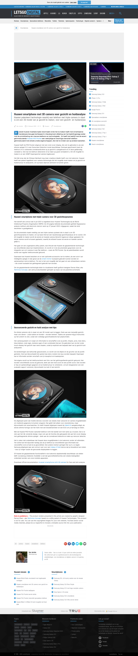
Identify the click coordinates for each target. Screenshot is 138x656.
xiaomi (17, 639)
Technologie (79, 21)
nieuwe (26, 642)
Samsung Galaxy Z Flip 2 (99, 133)
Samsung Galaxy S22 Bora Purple (64, 584)
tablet (23, 645)
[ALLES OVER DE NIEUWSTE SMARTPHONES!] (27, 12)
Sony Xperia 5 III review (61, 592)
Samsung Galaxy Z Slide (99, 102)
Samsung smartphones (98, 125)
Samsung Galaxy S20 (92, 6)
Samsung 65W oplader (76, 6)
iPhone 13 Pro (96, 98)
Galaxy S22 (46, 628)
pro (29, 630)
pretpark (33, 633)
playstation (18, 642)
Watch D (68, 425)
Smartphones (24, 21)
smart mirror (46, 259)
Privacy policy (76, 631)
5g (25, 630)
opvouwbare (18, 630)
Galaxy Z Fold (56, 447)
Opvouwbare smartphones (99, 117)
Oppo (80, 13)
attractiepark (24, 636)
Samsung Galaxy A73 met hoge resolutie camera (68, 588)
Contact (74, 634)
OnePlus (72, 13)
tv (21, 639)
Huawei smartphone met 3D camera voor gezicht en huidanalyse (32, 585)
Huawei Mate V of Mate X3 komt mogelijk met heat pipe (32, 603)
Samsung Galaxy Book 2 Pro (51, 644)
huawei (27, 543)
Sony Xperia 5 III (48, 641)
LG (59, 13)
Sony (96, 13)
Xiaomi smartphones (98, 144)
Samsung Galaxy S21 (98, 113)
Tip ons (120, 654)
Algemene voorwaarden (78, 628)
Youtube (105, 645)
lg (20, 633)
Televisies (61, 21)
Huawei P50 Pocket (34, 138)
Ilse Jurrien (20, 126)
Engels (122, 6)
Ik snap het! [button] (84, 2)
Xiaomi (102, 13)
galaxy (17, 627)
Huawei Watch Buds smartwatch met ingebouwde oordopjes (31, 579)
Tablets (54, 21)
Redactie (74, 637)
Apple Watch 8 (47, 625)
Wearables (48, 21)
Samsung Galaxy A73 (49, 634)
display (35, 630)
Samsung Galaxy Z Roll (98, 106)
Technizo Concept (21, 270)
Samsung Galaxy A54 (49, 647)
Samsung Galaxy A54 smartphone (64, 596)
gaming (33, 642)
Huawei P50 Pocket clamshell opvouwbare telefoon (32, 598)
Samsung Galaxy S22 (98, 94)
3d (15, 543)
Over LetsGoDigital (77, 625)
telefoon (43, 543)
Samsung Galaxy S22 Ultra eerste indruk (66, 600)
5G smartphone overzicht (99, 121)
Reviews (16, 21)
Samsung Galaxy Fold (98, 129)
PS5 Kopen (105, 6)
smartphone (35, 543)
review (17, 645)
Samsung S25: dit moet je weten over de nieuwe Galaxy (68, 579)
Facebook (105, 638)
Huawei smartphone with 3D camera (52, 462)
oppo (29, 627)
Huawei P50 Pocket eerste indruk (26, 594)
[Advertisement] (69, 46)
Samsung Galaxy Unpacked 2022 (53, 631)
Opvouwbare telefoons (36, 21)
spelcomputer (29, 639)
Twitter (105, 641)
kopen (16, 636)
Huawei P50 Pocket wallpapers (26, 590)
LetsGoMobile (113, 654)
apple (32, 636)
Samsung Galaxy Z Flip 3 (59, 6)
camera (21, 543)
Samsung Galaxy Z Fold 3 (41, 6)
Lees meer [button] (73, 2)
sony (16, 633)
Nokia (64, 13)
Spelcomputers (70, 21)
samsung (34, 624)
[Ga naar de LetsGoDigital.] (16, 28)
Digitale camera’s (90, 21)
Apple (46, 13)
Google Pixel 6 (96, 110)
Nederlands (115, 6)
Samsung (88, 13)
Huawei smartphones (98, 140)
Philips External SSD (49, 637)
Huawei (53, 13)
